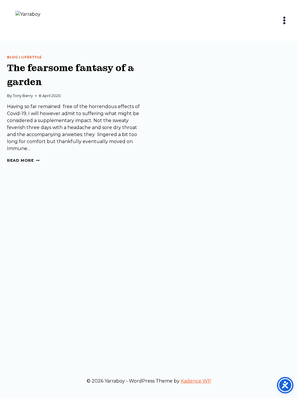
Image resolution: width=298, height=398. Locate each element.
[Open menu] (284, 20)
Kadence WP (196, 381)
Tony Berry (23, 96)
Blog (12, 57)
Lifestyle (31, 57)
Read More (23, 160)
